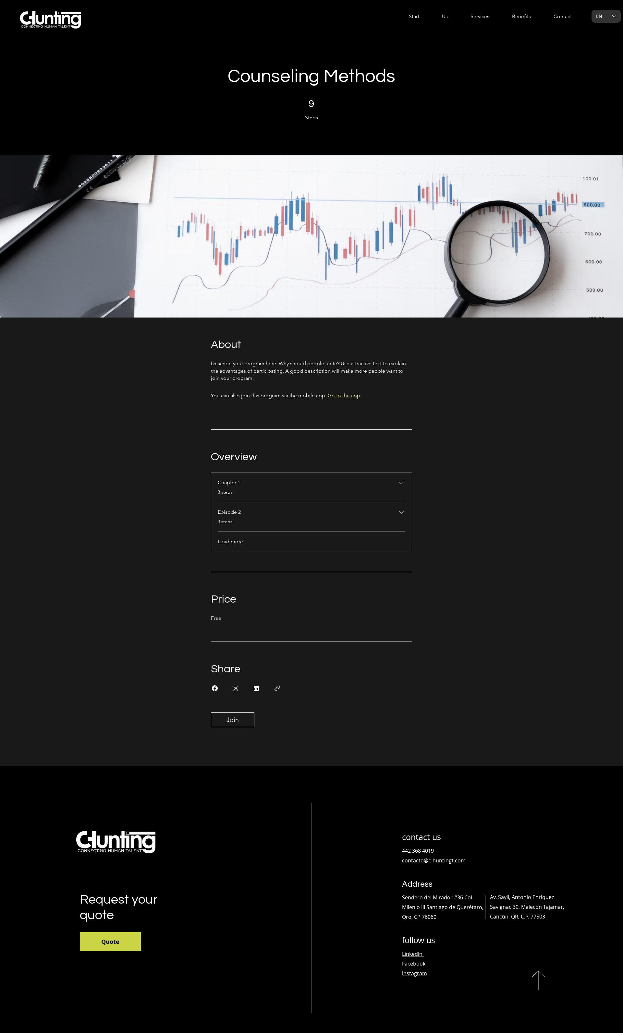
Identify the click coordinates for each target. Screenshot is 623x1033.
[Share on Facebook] (215, 688)
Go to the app (344, 395)
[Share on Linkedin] (256, 688)
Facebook (413, 963)
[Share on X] (235, 688)
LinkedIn (413, 953)
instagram (414, 973)
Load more (230, 541)
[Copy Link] (277, 688)
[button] (473, 16)
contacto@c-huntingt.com (434, 860)
